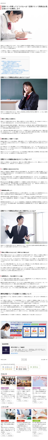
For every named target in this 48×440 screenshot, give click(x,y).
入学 (41, 402)
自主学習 (36, 420)
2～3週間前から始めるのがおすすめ (11, 66)
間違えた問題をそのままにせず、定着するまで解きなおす (16, 70)
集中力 (40, 433)
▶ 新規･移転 (21, 369)
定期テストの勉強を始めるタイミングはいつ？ (11, 65)
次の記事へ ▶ (44, 359)
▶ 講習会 (34, 367)
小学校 (19, 400)
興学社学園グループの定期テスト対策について (11, 73)
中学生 (8, 400)
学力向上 (36, 435)
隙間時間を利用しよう (8, 68)
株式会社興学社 (14, 353)
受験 (5, 420)
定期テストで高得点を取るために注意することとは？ (13, 69)
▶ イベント (21, 367)
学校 (5, 388)
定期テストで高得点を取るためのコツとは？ (11, 61)
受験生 (8, 433)
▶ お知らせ (7, 367)
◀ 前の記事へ (4, 359)
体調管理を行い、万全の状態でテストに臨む (13, 72)
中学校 (3, 403)
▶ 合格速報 (7, 369)
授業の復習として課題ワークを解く (11, 63)
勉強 (3, 400)
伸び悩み (10, 403)
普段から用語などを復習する (9, 62)
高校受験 (10, 435)
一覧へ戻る (24, 359)
